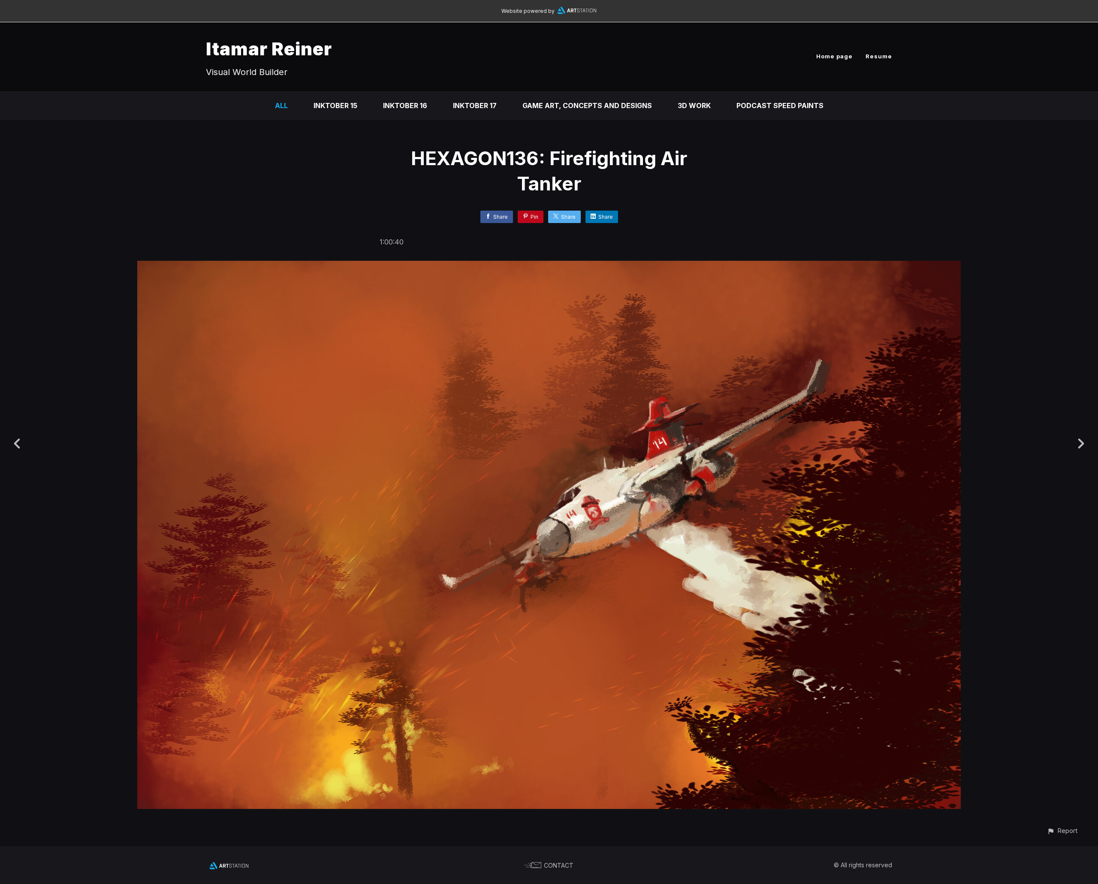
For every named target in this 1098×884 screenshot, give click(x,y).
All (281, 105)
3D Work (694, 105)
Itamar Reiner (269, 49)
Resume (879, 56)
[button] (1062, 830)
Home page (834, 56)
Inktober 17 (475, 105)
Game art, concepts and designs (587, 105)
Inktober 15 (335, 105)
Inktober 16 (405, 105)
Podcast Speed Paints (780, 105)
